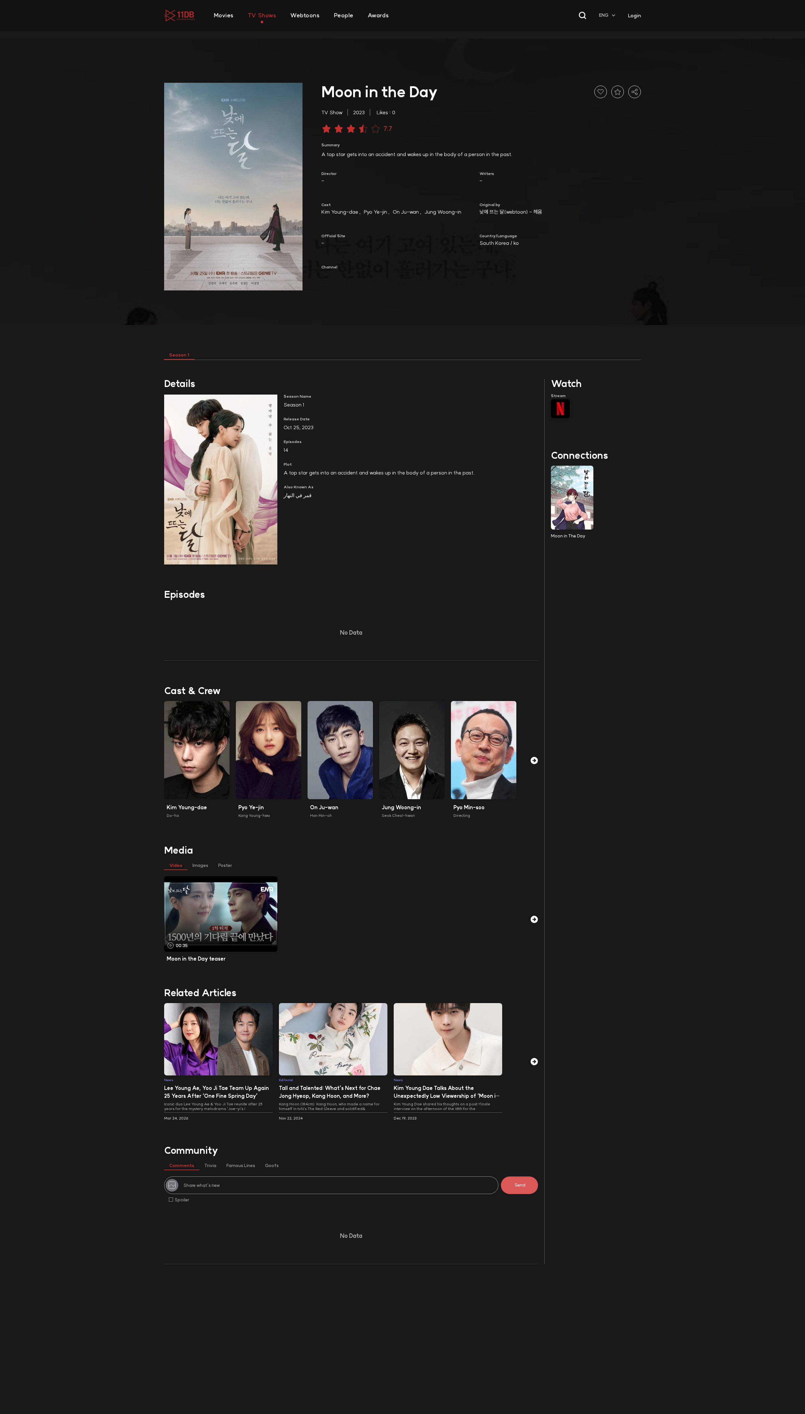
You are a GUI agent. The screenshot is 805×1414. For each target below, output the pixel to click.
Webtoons (304, 15)
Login (634, 15)
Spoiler (182, 1200)
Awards (378, 15)
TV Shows (262, 15)
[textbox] (608, 15)
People (343, 15)
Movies (224, 15)
